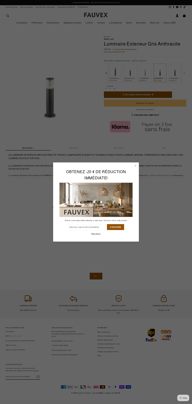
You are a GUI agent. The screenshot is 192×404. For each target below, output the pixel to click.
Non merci (96, 234)
